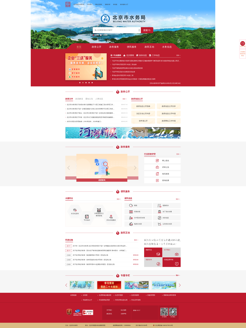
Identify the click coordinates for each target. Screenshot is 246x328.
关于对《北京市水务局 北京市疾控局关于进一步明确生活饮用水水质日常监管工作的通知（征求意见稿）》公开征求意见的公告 (100, 246)
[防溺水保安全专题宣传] (123, 133)
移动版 (115, 4)
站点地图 (123, 310)
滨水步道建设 (111, 220)
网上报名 (165, 161)
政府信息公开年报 (169, 114)
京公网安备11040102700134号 (164, 325)
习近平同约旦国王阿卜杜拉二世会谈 (124, 64)
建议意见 (109, 313)
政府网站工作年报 (169, 121)
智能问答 (107, 4)
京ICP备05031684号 (141, 325)
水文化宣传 (75, 213)
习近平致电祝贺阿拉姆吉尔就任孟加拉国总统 (127, 68)
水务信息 (167, 47)
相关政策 (165, 174)
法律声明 (123, 313)
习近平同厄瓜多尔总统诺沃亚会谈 (123, 72)
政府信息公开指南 (143, 106)
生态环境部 (119, 295)
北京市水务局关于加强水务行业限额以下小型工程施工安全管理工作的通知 (91, 104)
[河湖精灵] (109, 285)
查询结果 (165, 180)
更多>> (178, 55)
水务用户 (89, 4)
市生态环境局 (135, 300)
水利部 (85, 295)
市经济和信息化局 (121, 300)
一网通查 (105, 35)
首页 (79, 47)
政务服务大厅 (124, 4)
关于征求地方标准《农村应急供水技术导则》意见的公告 (92, 260)
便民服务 (132, 47)
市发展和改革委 (104, 300)
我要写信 (149, 250)
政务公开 (96, 47)
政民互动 (149, 47)
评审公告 (165, 167)
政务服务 (114, 47)
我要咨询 (149, 259)
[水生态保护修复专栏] (136, 285)
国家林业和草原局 (170, 295)
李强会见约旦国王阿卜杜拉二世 (122, 75)
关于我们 (167, 250)
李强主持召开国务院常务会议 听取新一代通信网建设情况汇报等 (133, 79)
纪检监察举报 (168, 259)
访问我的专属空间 (78, 4)
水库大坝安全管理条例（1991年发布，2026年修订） (84, 121)
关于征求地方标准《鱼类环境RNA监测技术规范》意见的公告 (94, 264)
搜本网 (97, 35)
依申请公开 (143, 121)
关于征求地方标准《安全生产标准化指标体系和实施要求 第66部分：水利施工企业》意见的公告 (100, 250)
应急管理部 (151, 295)
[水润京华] (81, 285)
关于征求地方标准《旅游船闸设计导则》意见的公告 (90, 255)
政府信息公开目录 (169, 106)
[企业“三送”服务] (86, 66)
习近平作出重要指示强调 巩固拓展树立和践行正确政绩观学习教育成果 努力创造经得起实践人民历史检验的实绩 (146, 61)
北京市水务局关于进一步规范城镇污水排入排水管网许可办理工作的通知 (91, 109)
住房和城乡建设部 (105, 295)
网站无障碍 (98, 4)
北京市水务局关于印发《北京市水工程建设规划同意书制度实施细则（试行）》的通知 (91, 117)
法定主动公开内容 (143, 114)
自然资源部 (135, 295)
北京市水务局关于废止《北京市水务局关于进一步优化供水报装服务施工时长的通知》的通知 (91, 113)
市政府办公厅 (87, 300)
